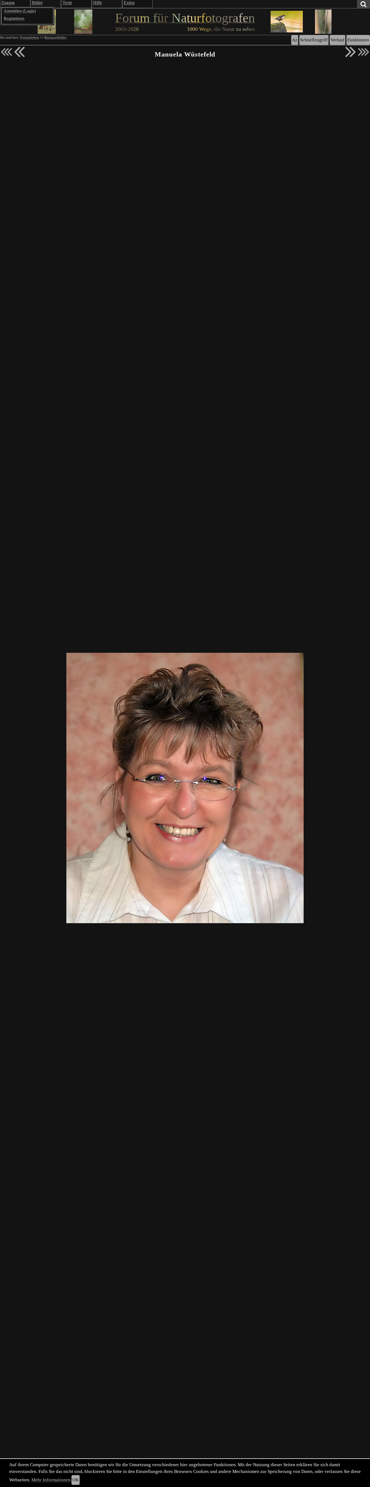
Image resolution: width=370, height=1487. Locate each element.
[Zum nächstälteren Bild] (363, 51)
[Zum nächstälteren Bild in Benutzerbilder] (350, 51)
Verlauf (337, 39)
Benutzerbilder (55, 37)
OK (75, 1479)
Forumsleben (29, 37)
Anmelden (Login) (20, 11)
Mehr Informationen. (51, 1479)
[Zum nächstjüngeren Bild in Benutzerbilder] (19, 51)
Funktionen (358, 39)
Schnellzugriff (314, 39)
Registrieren (14, 18)
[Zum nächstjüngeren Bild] (6, 51)
